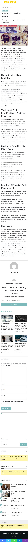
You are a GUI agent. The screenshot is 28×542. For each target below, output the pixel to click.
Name (3, 384)
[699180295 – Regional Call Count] (5, 507)
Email (3, 390)
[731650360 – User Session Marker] (5, 494)
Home (4, 7)
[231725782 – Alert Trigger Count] (5, 501)
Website (3, 395)
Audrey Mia (14, 272)
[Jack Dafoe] (10, 2)
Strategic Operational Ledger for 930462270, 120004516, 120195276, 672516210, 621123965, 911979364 (21, 326)
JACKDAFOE (10, 7)
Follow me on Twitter (7, 466)
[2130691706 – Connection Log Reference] (5, 487)
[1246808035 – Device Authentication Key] (5, 514)
